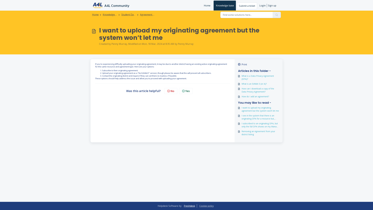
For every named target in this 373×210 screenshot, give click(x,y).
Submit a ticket (247, 5)
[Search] (277, 15)
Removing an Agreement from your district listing (258, 133)
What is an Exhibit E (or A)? (254, 83)
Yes (187, 91)
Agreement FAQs (149, 14)
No (172, 91)
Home (207, 5)
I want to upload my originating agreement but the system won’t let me (260, 109)
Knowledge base (225, 5)
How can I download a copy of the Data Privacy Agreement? (258, 90)
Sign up (272, 5)
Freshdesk (189, 206)
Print (244, 64)
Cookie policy (206, 206)
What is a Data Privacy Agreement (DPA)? (258, 77)
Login (262, 5)
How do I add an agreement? (255, 96)
